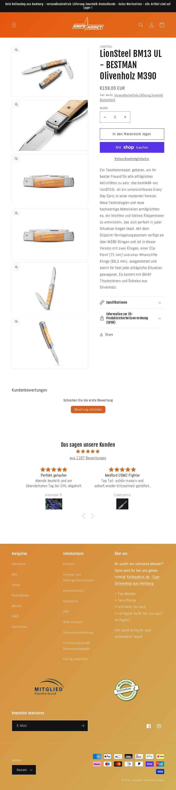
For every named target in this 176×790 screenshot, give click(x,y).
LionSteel (106, 46)
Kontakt (68, 564)
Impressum (70, 601)
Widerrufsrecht (73, 622)
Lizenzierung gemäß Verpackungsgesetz (76, 646)
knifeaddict (137, 780)
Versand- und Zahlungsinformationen (78, 577)
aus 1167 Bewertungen (88, 457)
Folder (16, 585)
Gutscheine (19, 627)
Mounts (17, 606)
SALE (15, 616)
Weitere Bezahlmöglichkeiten (132, 158)
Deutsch (22, 770)
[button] (14, 25)
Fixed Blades (20, 595)
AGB (65, 611)
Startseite (19, 564)
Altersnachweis (73, 590)
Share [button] (109, 334)
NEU (14, 574)
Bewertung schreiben (88, 409)
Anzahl (104, 108)
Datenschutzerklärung (78, 632)
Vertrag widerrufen (75, 659)
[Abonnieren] (82, 725)
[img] (88, 451)
